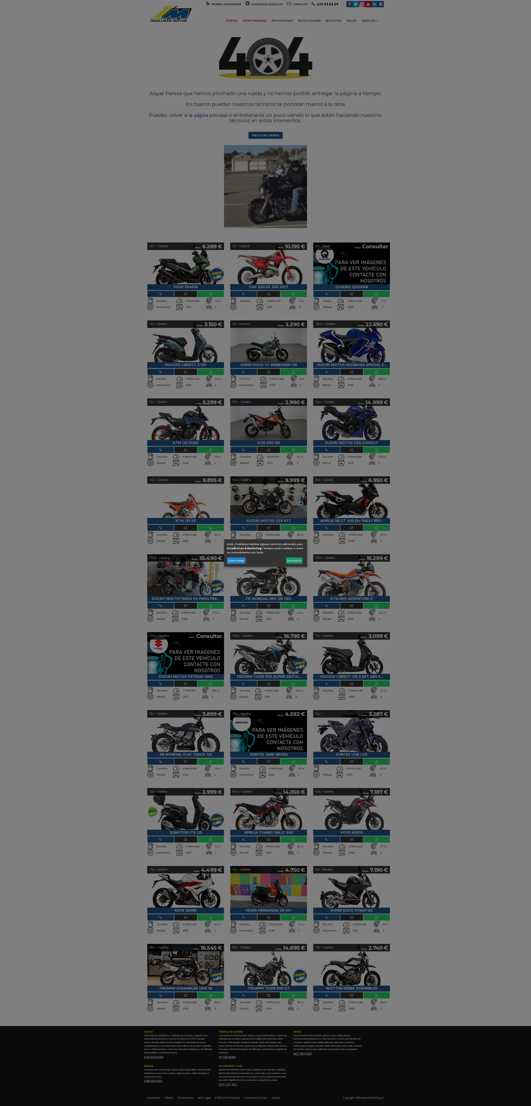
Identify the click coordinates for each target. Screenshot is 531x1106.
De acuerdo (294, 560)
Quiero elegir (236, 560)
